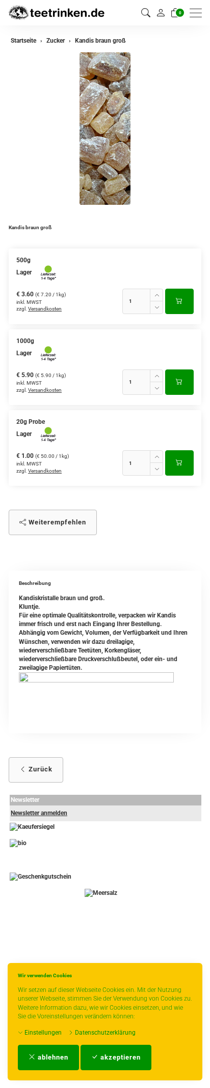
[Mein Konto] (160, 13)
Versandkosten (45, 309)
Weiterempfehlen (56, 522)
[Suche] (146, 13)
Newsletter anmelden (39, 813)
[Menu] (198, 13)
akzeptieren (119, 1057)
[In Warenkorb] (179, 301)
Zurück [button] (39, 769)
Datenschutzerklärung (104, 1032)
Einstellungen (42, 1032)
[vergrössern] (105, 128)
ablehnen (52, 1057)
